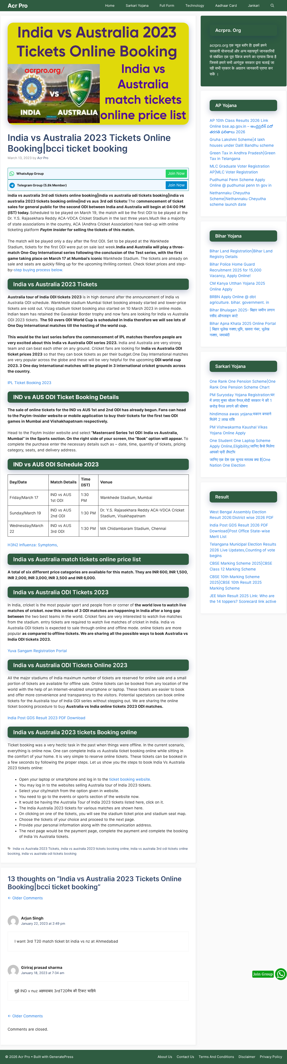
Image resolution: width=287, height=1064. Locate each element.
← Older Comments (25, 898)
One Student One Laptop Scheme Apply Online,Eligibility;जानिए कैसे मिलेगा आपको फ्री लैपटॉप (242, 446)
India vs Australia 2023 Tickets (36, 848)
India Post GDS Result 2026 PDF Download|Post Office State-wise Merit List (240, 531)
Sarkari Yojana (137, 5)
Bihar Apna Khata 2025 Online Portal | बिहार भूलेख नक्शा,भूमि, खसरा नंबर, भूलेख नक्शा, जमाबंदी (243, 329)
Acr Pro (18, 5)
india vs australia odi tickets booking (49, 853)
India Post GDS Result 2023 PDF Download (46, 718)
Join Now (176, 173)
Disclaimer (247, 1057)
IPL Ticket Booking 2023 (29, 382)
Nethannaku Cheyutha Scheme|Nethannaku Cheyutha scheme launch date (238, 199)
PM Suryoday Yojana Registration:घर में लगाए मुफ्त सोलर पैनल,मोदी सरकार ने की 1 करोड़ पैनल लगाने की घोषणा (242, 401)
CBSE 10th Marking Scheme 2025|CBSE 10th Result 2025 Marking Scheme (236, 582)
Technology (194, 5)
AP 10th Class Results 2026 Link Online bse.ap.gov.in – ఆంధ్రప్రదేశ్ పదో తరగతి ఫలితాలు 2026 (241, 126)
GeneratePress (61, 1057)
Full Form (167, 5)
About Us (165, 1057)
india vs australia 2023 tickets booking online (95, 848)
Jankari (253, 5)
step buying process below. (39, 270)
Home (110, 5)
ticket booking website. (130, 779)
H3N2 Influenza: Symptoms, (33, 545)
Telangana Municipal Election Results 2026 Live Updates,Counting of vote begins (243, 550)
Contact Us (185, 1057)
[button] (272, 5)
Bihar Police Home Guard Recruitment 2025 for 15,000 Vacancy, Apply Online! (235, 270)
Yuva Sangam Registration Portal (37, 651)
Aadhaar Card (226, 5)
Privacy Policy (271, 1057)
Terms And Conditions (216, 1057)
